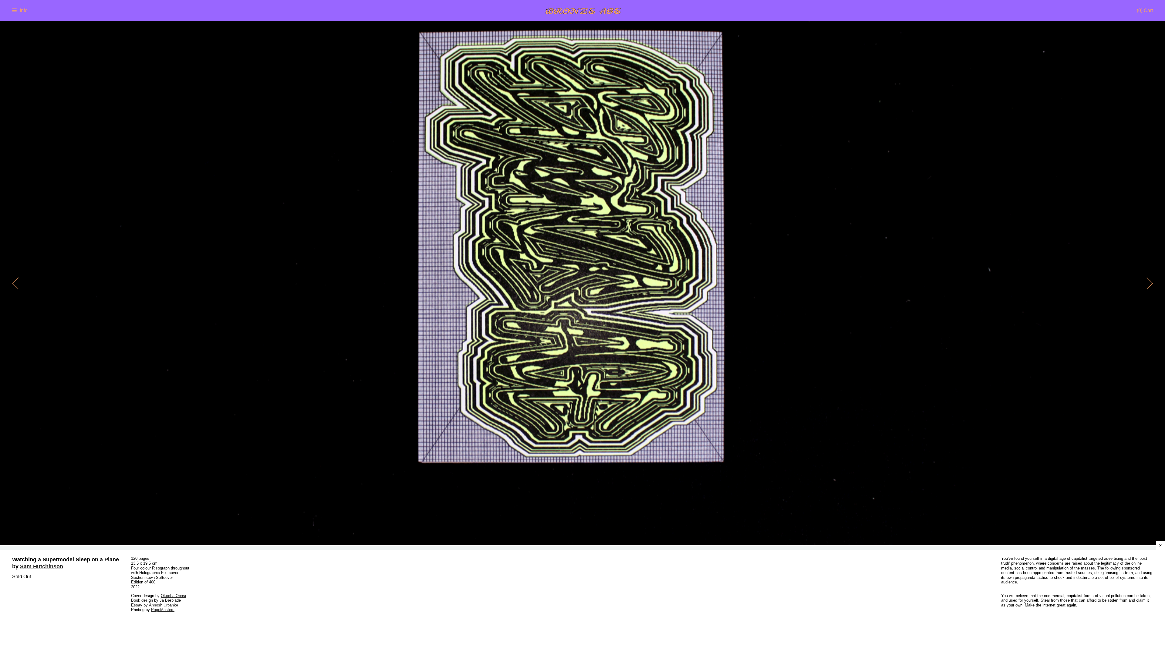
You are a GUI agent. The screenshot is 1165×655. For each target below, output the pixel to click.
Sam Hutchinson (41, 566)
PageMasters (162, 609)
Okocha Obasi (173, 595)
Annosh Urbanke (163, 605)
